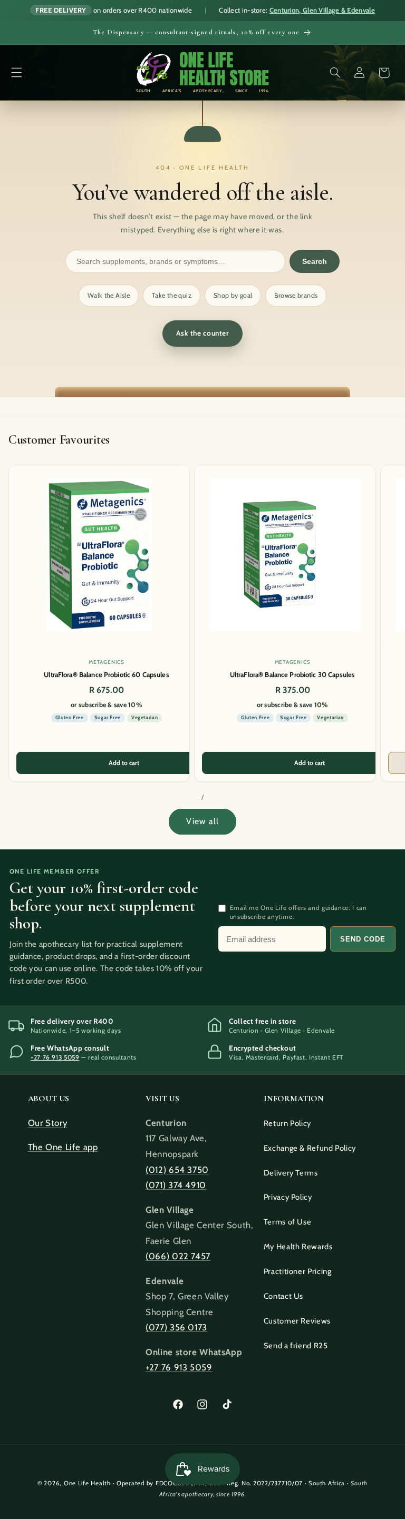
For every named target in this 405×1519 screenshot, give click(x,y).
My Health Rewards (298, 1246)
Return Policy (287, 1123)
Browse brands (295, 295)
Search (314, 262)
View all (202, 821)
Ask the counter (202, 333)
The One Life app (63, 1147)
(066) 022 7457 (178, 1256)
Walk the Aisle (109, 295)
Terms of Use (288, 1222)
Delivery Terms (291, 1173)
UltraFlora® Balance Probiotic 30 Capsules (292, 674)
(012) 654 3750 (177, 1169)
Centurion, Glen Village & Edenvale (322, 10)
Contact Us (283, 1296)
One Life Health (87, 1483)
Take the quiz (171, 295)
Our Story (48, 1123)
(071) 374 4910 (176, 1185)
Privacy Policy (288, 1197)
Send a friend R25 (296, 1345)
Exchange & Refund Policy (310, 1148)
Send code (362, 939)
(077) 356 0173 (176, 1327)
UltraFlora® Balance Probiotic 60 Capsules (106, 674)
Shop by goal (233, 295)
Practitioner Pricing (298, 1271)
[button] (16, 73)
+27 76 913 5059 (55, 1057)
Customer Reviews (297, 1321)
